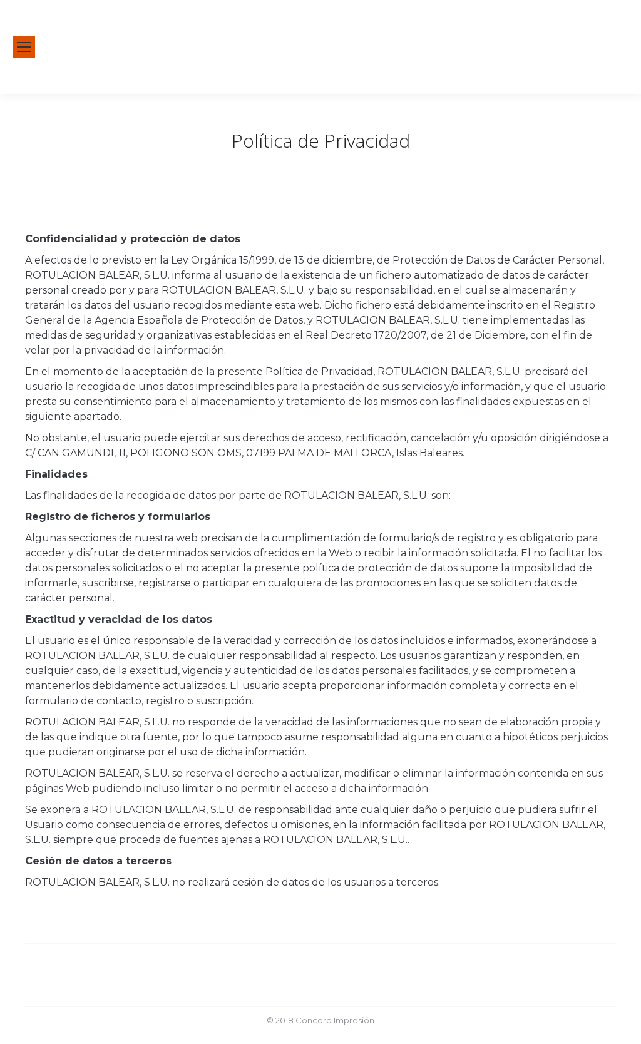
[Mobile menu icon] (24, 47)
